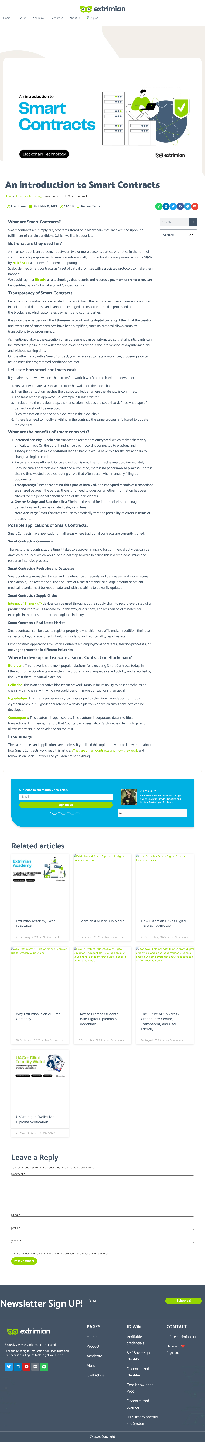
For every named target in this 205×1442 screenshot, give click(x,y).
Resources (57, 18)
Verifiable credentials (135, 1340)
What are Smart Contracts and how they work (105, 750)
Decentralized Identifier (138, 1372)
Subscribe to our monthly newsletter (43, 790)
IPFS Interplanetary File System (142, 1420)
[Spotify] (44, 1367)
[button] (158, 206)
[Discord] (35, 1367)
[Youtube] (26, 1367)
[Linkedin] (120, 813)
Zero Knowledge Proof (140, 1388)
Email (15, 1227)
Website (16, 1240)
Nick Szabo (20, 263)
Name (15, 1214)
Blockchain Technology (29, 196)
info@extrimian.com (182, 1336)
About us (75, 18)
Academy (38, 18)
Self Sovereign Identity (138, 1356)
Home (6, 18)
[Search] (193, 222)
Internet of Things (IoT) (25, 604)
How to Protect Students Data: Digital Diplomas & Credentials (98, 1019)
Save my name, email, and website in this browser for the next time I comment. (62, 1253)
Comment (18, 1174)
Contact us (95, 1375)
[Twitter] (9, 1367)
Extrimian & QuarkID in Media (101, 921)
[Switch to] (92, 18)
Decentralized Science (138, 1404)
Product (21, 18)
